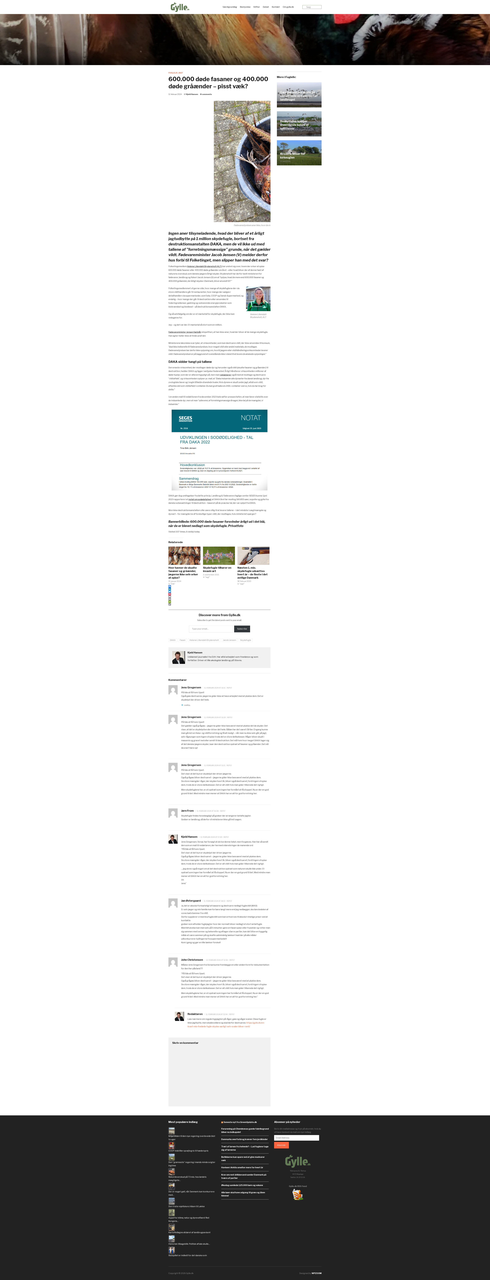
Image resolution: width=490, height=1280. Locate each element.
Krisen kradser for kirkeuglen (292, 155)
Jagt (180, 73)
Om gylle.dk (288, 7)
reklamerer (225, 375)
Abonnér (281, 1145)
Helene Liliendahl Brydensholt (204, 640)
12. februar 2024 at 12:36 (217, 960)
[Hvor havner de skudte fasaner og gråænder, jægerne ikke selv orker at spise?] (184, 556)
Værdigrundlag (230, 7)
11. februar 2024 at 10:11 (214, 688)
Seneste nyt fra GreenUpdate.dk (240, 1122)
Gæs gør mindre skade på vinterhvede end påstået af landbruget (298, 96)
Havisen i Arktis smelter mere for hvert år (242, 1167)
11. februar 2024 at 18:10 (214, 901)
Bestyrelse (245, 7)
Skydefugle (245, 640)
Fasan (182, 640)
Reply (229, 688)
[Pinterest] (219, 594)
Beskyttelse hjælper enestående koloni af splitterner (294, 125)
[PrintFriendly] (219, 601)
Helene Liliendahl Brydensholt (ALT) (204, 266)
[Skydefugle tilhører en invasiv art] (219, 556)
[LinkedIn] (219, 589)
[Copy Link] (219, 604)
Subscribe (242, 629)
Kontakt (276, 7)
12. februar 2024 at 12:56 (216, 1014)
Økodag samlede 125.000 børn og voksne (242, 1185)
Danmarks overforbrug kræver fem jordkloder (244, 1139)
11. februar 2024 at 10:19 (215, 717)
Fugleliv (172, 73)
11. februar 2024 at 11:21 (214, 765)
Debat (266, 7)
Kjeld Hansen (192, 94)
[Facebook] (219, 586)
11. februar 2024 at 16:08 (207, 811)
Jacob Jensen (229, 640)
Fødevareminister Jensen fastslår (184, 332)
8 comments (206, 94)
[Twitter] (219, 591)
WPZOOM (317, 1273)
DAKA (173, 640)
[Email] (219, 596)
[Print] (219, 599)
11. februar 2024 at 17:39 (211, 837)
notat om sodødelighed (200, 499)
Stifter (256, 7)
